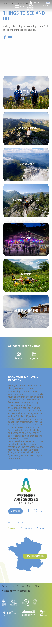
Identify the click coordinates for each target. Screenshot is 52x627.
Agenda (34, 358)
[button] (46, 5)
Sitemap (21, 586)
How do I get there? (35, 556)
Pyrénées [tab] (26, 528)
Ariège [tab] (41, 528)
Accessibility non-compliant (16, 591)
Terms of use (8, 586)
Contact (15, 511)
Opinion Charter (34, 586)
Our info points (15, 523)
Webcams (18, 358)
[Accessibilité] (43, 3)
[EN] (48, 3)
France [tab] (11, 528)
